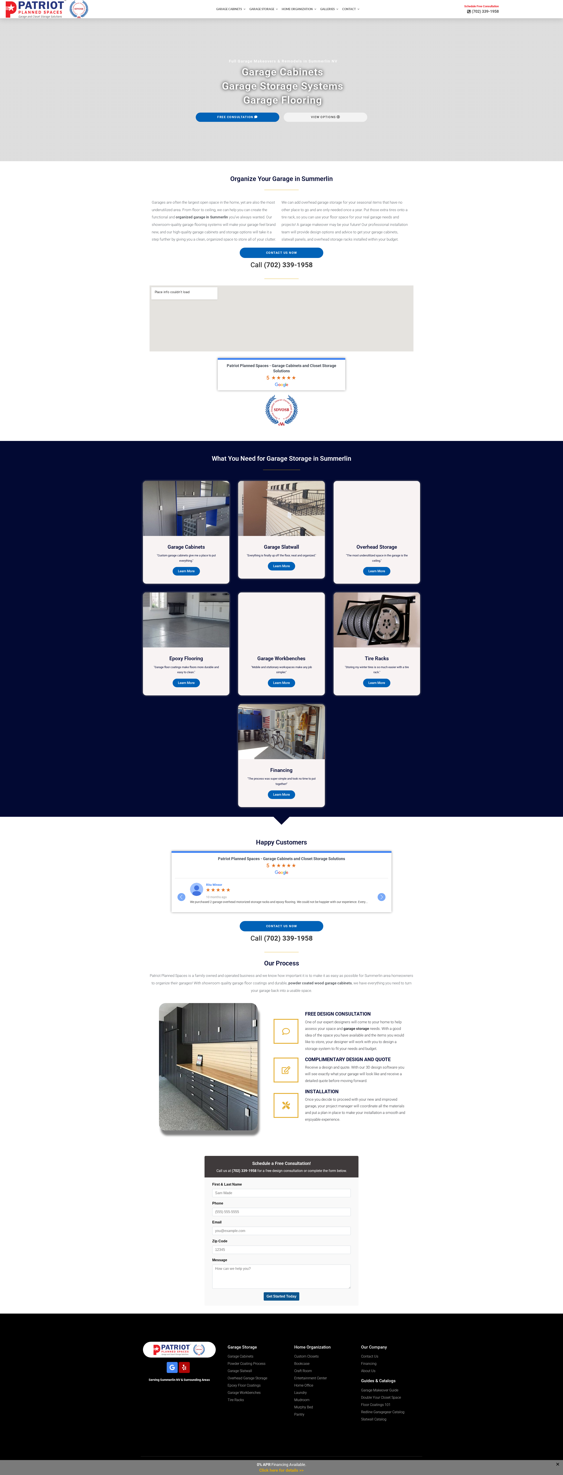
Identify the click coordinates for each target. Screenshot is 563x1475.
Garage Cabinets (229, 9)
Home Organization (297, 9)
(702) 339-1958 (288, 265)
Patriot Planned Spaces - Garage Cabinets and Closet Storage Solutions (281, 858)
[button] (558, 1464)
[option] (281, 893)
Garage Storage (261, 9)
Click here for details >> (281, 1470)
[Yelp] (184, 1367)
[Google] (172, 1367)
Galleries (327, 9)
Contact (349, 9)
